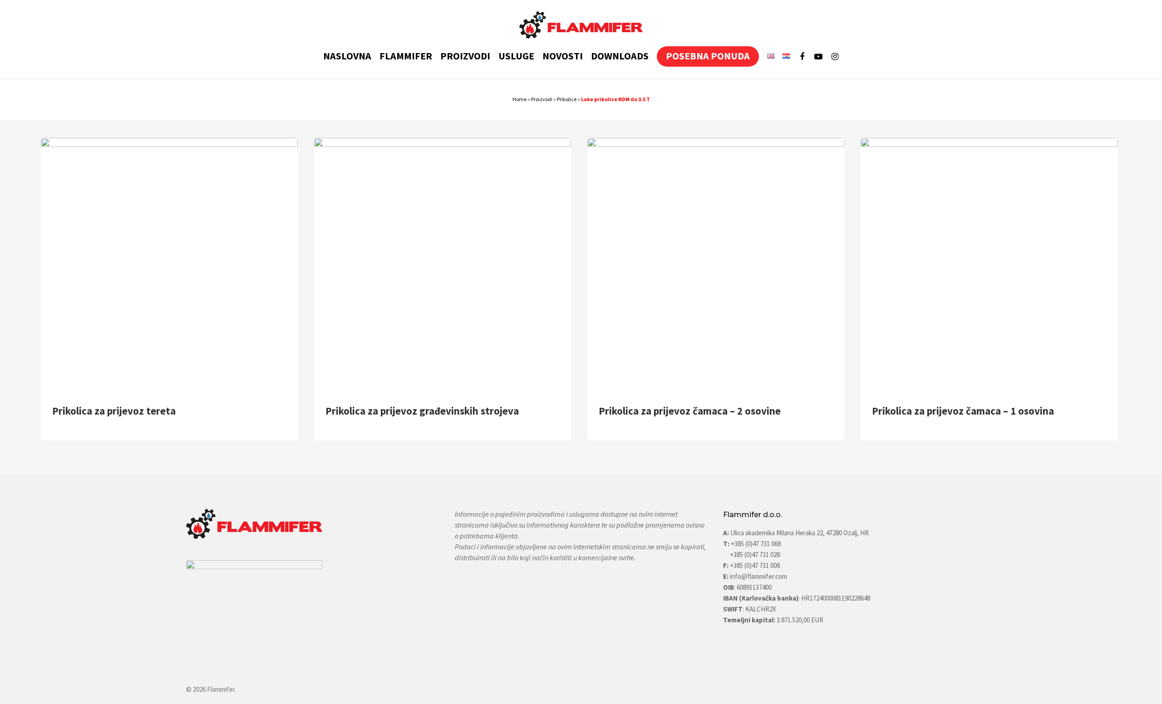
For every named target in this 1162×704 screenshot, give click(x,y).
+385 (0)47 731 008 (754, 565)
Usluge (516, 56)
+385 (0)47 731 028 (755, 554)
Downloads (620, 56)
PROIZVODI (465, 56)
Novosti (562, 56)
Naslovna (347, 56)
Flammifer (405, 56)
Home (519, 99)
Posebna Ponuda (708, 56)
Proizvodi (541, 99)
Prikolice (566, 99)
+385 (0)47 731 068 (756, 543)
